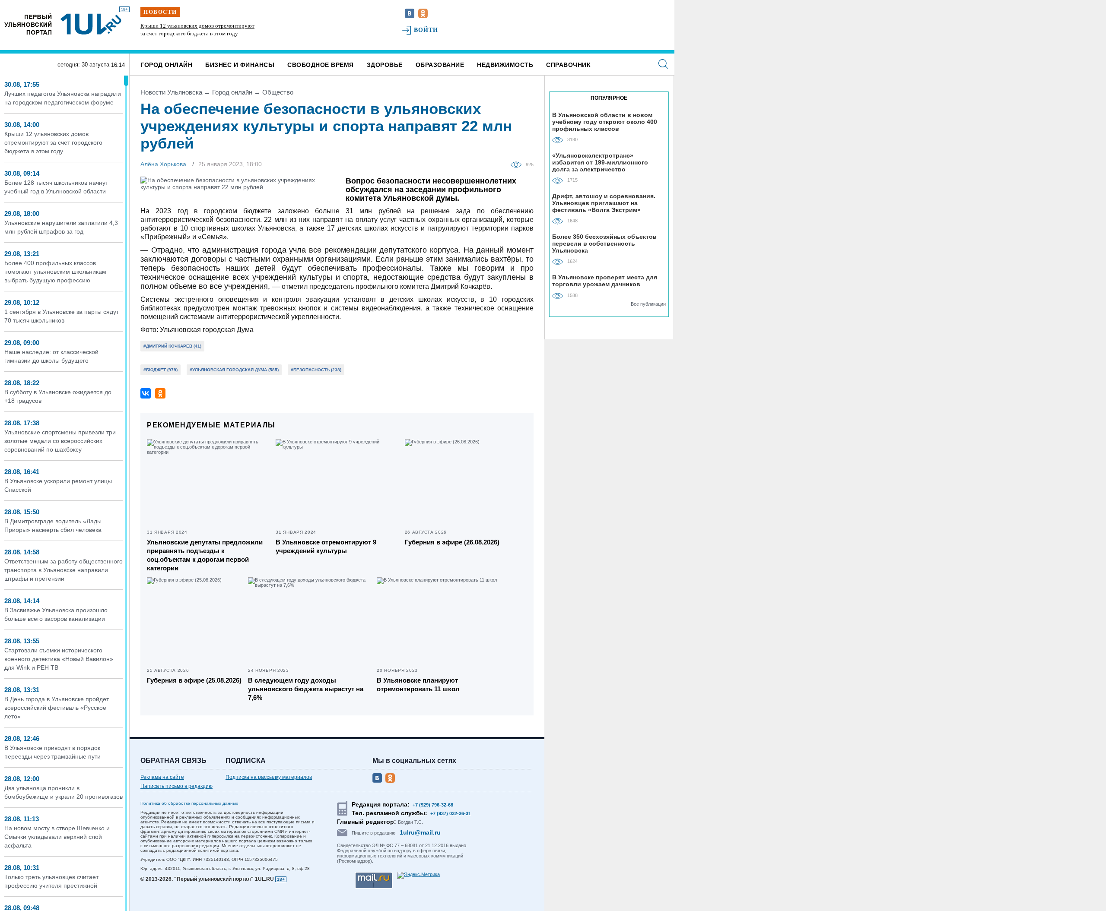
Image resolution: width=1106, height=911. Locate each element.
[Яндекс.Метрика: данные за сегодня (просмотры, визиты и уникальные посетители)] (418, 875)
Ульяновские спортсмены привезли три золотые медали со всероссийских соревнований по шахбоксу (60, 441)
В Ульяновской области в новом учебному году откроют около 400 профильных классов (604, 121)
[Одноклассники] (160, 393)
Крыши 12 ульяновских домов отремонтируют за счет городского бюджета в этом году (53, 142)
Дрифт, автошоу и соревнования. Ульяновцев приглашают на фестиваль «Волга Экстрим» (603, 203)
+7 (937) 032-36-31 (450, 813)
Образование (440, 64)
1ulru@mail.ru (420, 832)
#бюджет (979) (160, 369)
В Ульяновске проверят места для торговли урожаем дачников (604, 281)
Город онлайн (166, 64)
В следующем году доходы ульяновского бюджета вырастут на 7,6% (305, 689)
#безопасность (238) (316, 369)
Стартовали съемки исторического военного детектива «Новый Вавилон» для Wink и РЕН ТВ (58, 659)
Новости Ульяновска (171, 92)
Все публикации (648, 304)
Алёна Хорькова (163, 164)
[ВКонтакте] (145, 393)
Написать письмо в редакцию (176, 786)
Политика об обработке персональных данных (189, 803)
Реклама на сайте (162, 777)
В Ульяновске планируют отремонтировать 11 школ (418, 685)
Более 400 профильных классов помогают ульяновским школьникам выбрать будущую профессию (55, 271)
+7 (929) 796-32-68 (433, 804)
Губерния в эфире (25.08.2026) (194, 680)
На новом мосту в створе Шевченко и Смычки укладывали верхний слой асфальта (57, 837)
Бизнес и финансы (239, 64)
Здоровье (385, 64)
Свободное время (320, 64)
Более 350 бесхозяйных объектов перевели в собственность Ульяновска (604, 243)
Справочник (568, 64)
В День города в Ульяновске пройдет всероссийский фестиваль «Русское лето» (56, 708)
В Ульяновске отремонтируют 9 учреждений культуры (326, 546)
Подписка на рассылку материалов (269, 777)
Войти (426, 30)
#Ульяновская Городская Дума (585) (234, 369)
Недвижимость (505, 64)
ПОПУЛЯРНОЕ (609, 98)
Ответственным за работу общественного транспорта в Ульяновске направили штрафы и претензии (63, 570)
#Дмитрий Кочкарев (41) (172, 346)
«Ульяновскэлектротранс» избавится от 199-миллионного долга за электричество (600, 162)
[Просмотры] (518, 164)
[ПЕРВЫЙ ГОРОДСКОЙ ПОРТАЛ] (28, 24)
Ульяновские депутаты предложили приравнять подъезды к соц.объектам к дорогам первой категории (205, 555)
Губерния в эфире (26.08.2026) (452, 542)
